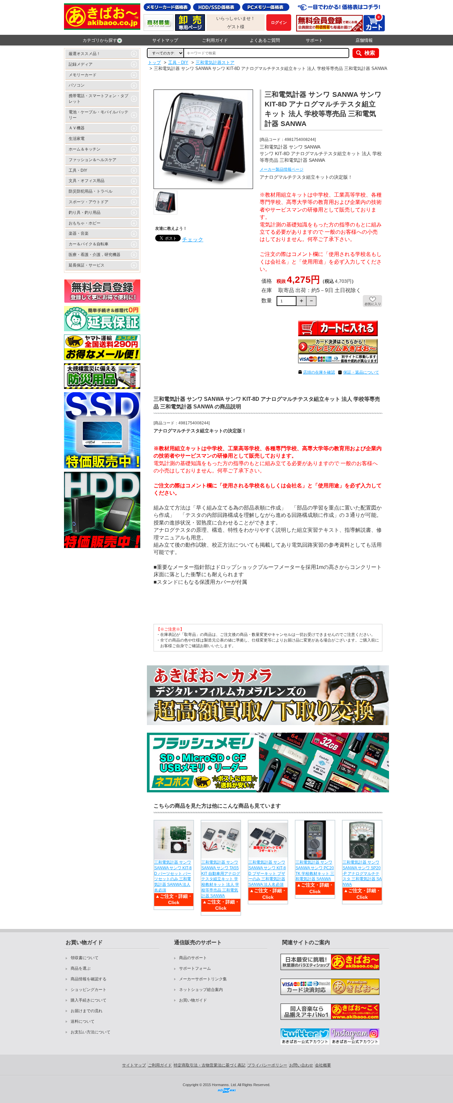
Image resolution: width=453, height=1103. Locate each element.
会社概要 (323, 1065)
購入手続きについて (88, 1000)
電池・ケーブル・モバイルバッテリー (98, 115)
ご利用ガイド (215, 40)
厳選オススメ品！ (84, 53)
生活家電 (77, 138)
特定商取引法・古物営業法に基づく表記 (209, 1065)
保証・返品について (361, 372)
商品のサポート (193, 957)
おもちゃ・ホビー (84, 223)
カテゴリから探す (100, 40)
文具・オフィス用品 (86, 180)
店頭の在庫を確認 (319, 372)
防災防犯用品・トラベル (90, 191)
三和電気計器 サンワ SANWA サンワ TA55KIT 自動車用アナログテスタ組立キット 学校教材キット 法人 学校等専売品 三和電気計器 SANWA (220, 879)
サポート (314, 40)
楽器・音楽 (79, 233)
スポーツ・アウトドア (88, 202)
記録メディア (81, 64)
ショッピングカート (88, 989)
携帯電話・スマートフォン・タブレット (98, 98)
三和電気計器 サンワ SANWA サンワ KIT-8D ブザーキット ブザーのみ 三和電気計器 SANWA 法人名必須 (267, 873)
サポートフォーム (195, 968)
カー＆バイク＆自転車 (88, 244)
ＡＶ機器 (77, 128)
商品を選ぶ (81, 968)
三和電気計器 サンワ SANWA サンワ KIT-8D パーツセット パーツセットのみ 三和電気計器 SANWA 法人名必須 (173, 876)
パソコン (77, 85)
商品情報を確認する (88, 979)
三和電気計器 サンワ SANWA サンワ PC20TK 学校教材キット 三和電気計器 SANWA (314, 870)
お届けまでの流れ (86, 1011)
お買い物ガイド (193, 1000)
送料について (83, 1021)
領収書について (84, 957)
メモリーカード (83, 75)
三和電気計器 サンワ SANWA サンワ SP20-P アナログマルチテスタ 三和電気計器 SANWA (362, 873)
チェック (192, 239)
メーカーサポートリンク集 (203, 979)
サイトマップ (165, 40)
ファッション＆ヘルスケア (92, 159)
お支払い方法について (90, 1032)
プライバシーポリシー (267, 1065)
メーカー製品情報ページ (281, 169)
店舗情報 (364, 40)
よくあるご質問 (265, 40)
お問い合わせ (301, 1065)
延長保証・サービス (86, 265)
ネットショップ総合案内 (201, 989)
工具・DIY (78, 170)
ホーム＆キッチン (84, 149)
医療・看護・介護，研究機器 (94, 254)
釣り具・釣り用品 (84, 212)
